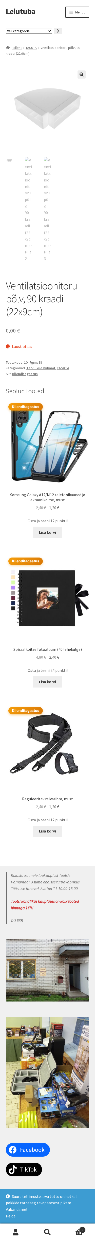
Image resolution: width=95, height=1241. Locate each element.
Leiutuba (20, 11)
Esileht (17, 47)
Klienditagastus (25, 374)
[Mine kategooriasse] (58, 31)
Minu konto (16, 1232)
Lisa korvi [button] (47, 532)
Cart (73, 1228)
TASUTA (31, 47)
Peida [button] (10, 1215)
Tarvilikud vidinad (40, 368)
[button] (82, 74)
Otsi (47, 1232)
